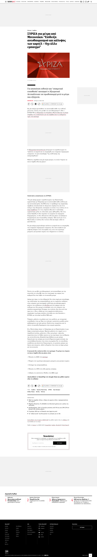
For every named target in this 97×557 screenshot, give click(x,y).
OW (50, 534)
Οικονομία (7, 534)
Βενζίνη (38, 391)
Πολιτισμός (7, 536)
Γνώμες (6, 532)
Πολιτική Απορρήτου (31, 532)
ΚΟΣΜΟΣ (36, 1)
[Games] (88, 2)
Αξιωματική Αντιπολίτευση (37, 149)
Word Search (65, 425)
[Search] (91, 2)
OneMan (51, 530)
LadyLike (51, 532)
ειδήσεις (35, 379)
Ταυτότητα (29, 528)
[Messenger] (35, 104)
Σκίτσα (17, 530)
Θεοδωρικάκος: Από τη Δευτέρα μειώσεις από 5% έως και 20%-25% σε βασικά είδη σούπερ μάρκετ (49, 408)
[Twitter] (32, 104)
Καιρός (72, 1)
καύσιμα (45, 357)
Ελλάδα (6, 526)
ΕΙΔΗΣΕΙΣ (77, 1)
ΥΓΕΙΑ (67, 1)
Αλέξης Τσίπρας (31, 391)
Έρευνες (6, 544)
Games (34, 425)
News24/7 (52, 526)
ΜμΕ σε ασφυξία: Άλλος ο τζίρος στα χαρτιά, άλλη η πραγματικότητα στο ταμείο (48, 400)
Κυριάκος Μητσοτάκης (42, 389)
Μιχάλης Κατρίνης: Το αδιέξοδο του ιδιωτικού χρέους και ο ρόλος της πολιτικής (48, 404)
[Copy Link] (39, 104)
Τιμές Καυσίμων (56, 389)
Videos (17, 534)
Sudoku (53, 425)
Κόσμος (6, 530)
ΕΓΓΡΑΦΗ (82, 527)
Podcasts (18, 532)
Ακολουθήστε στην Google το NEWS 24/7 (37, 420)
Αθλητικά (7, 540)
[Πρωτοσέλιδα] (81, 2)
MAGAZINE (47, 1)
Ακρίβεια (34, 30)
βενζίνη (47, 305)
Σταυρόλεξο (48, 425)
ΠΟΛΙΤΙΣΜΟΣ (54, 1)
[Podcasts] (86, 2)
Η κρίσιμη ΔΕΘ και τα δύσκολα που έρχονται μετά (43, 411)
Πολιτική (29, 30)
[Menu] (6, 1)
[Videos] (83, 2)
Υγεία (6, 542)
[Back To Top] (90, 555)
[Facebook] (28, 104)
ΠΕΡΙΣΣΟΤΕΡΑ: (30, 397)
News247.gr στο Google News (48, 377)
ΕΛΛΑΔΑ (18, 1)
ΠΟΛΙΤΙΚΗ (23, 1)
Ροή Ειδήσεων (19, 526)
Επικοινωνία (29, 534)
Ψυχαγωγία (7, 538)
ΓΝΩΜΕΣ (42, 1)
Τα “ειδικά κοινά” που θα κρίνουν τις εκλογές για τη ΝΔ (44, 414)
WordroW (58, 425)
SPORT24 (51, 528)
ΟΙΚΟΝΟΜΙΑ (30, 1)
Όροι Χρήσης (29, 530)
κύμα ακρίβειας (32, 209)
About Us (29, 526)
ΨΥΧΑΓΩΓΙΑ (62, 1)
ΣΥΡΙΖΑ (50, 389)
